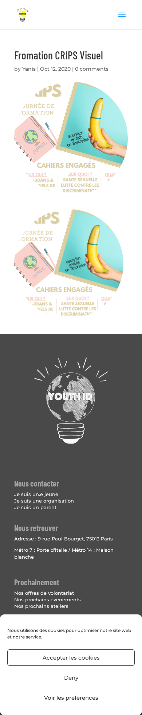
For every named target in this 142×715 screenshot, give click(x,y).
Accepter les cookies (71, 657)
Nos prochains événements (47, 599)
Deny (71, 677)
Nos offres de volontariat (44, 593)
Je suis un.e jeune (36, 494)
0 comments (92, 69)
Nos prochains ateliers (41, 606)
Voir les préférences (71, 697)
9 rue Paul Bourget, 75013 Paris (75, 539)
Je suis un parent (35, 507)
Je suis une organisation (44, 501)
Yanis (29, 69)
